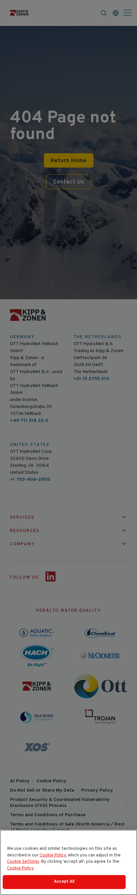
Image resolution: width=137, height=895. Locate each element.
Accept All (64, 881)
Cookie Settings (23, 861)
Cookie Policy (53, 855)
